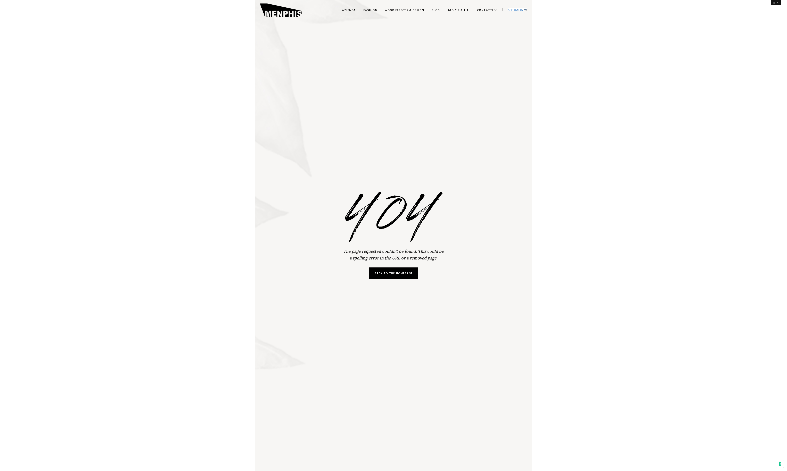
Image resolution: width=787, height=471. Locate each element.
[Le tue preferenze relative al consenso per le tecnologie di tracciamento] (780, 464)
